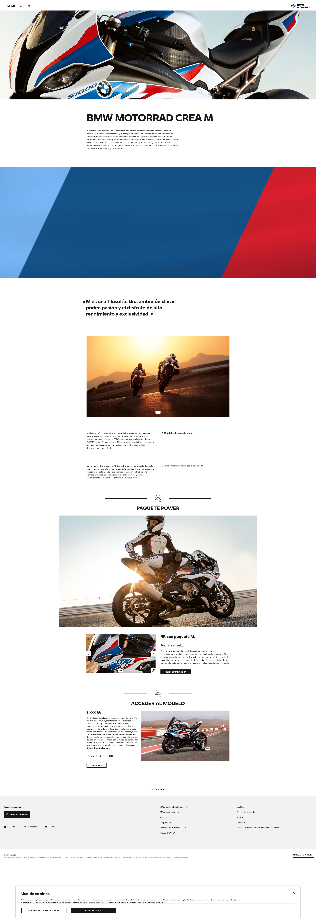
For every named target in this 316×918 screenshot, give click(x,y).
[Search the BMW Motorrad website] (21, 5)
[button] (9, 6)
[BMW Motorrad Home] (301, 6)
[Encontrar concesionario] (29, 5)
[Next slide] (227, 376)
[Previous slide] (89, 376)
